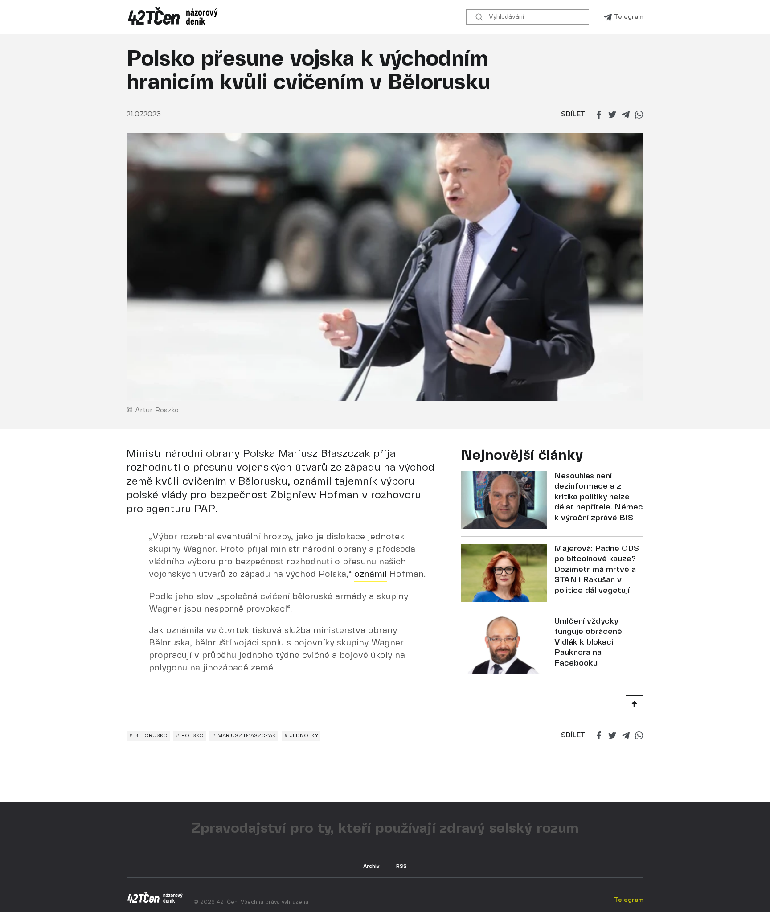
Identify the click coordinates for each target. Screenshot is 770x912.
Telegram (628, 17)
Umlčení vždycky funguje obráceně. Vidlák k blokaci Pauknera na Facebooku (589, 642)
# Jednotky (301, 735)
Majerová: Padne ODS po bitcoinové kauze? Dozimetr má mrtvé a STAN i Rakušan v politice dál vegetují (596, 570)
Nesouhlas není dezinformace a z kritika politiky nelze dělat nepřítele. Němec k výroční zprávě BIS (598, 497)
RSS (401, 866)
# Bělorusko (148, 735)
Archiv (371, 866)
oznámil (370, 574)
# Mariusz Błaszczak (244, 735)
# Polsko (190, 735)
